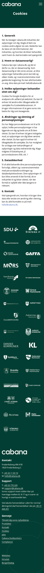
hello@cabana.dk (9, 204)
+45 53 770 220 (10, 485)
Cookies (5, 531)
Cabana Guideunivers (12, 538)
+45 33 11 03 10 (11, 473)
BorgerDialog (8, 563)
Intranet (5, 559)
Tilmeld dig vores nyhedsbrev (15, 520)
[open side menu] (32, 4)
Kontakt (5, 527)
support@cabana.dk (14, 488)
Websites (6, 555)
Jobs (4, 534)
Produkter (6, 523)
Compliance (7, 542)
